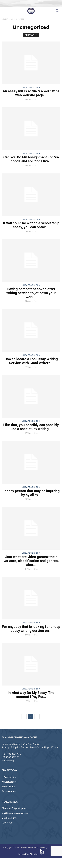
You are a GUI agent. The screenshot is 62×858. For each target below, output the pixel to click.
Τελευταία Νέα (9, 777)
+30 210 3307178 (10, 757)
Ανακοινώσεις (9, 782)
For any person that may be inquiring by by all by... (31, 493)
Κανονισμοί (7, 822)
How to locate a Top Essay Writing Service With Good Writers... (31, 361)
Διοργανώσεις (9, 791)
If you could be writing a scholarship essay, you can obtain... (31, 225)
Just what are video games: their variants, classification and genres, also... (31, 561)
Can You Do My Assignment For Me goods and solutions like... (31, 159)
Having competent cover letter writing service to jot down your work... (31, 293)
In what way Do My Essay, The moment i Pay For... (31, 695)
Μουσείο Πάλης (10, 818)
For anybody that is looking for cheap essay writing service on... (31, 629)
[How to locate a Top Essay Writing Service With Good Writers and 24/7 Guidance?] (31, 330)
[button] (57, 11)
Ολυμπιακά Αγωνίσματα (14, 808)
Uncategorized (31, 87)
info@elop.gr (8, 760)
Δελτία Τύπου (8, 786)
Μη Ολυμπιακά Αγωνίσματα (16, 813)
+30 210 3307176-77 (12, 754)
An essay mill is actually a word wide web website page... (31, 93)
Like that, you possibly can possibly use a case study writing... (31, 427)
